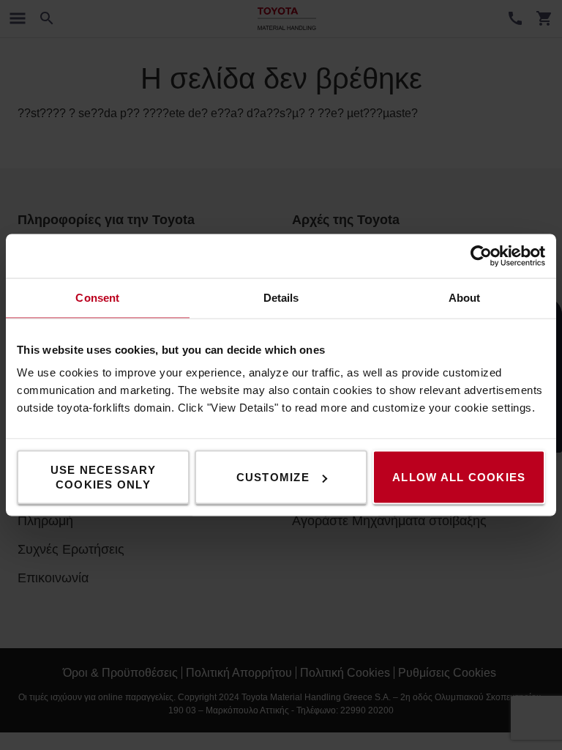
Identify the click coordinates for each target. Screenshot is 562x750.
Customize (273, 477)
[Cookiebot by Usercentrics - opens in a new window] (481, 256)
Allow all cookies (458, 477)
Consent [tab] (97, 298)
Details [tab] (281, 298)
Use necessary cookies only (103, 477)
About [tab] (465, 298)
